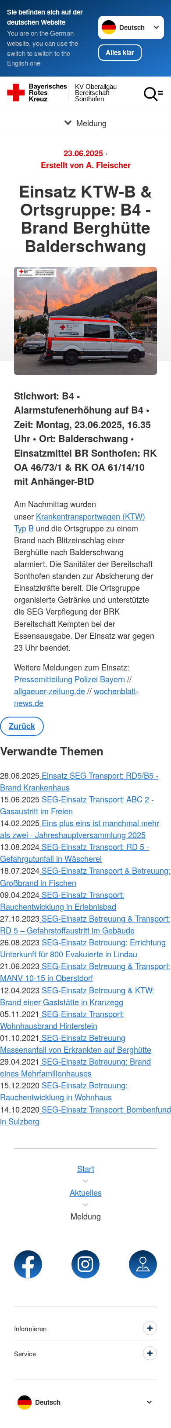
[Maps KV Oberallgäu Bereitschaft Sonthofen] (143, 1264)
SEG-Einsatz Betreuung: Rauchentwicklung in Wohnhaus (64, 1090)
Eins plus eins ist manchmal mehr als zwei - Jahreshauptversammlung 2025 (79, 828)
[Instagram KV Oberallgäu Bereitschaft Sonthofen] (85, 1264)
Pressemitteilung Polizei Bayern (69, 679)
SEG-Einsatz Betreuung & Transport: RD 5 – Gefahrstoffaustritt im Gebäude (85, 924)
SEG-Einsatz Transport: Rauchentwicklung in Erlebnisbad (62, 900)
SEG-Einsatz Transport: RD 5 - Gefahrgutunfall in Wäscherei (74, 852)
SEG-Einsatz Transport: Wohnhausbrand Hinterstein (62, 1019)
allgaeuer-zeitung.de (49, 690)
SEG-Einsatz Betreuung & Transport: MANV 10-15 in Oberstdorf (85, 971)
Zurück (22, 726)
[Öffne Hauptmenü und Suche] (153, 94)
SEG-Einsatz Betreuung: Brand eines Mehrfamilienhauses (75, 1067)
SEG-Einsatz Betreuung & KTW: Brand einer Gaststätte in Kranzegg (77, 995)
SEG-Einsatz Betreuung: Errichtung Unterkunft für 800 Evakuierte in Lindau (83, 947)
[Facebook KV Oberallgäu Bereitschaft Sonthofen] (28, 1264)
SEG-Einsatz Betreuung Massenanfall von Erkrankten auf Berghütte (75, 1043)
